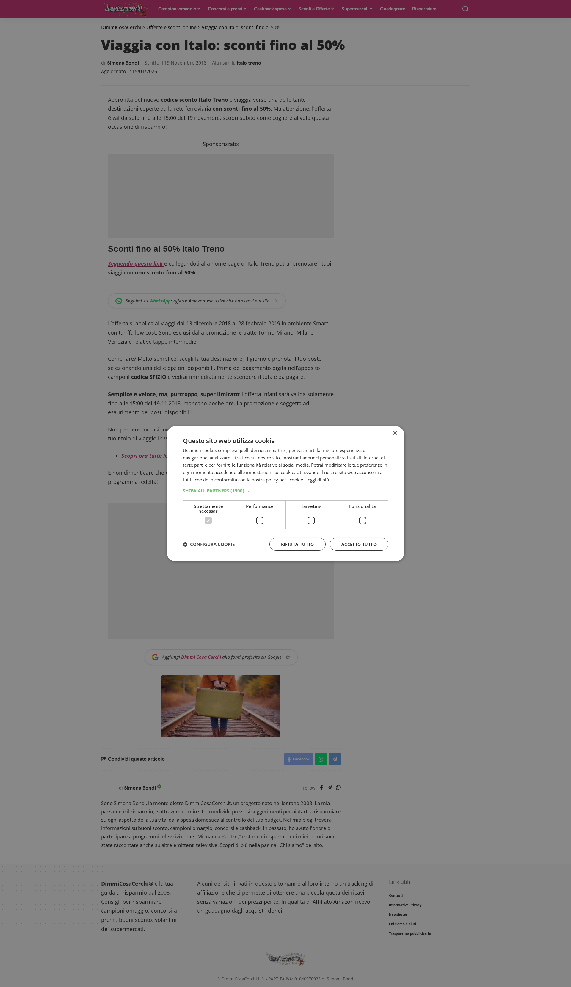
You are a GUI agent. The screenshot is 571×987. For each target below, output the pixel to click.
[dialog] (285, 493)
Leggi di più (317, 480)
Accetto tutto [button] (359, 544)
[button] (285, 490)
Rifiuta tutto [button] (297, 544)
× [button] (395, 433)
